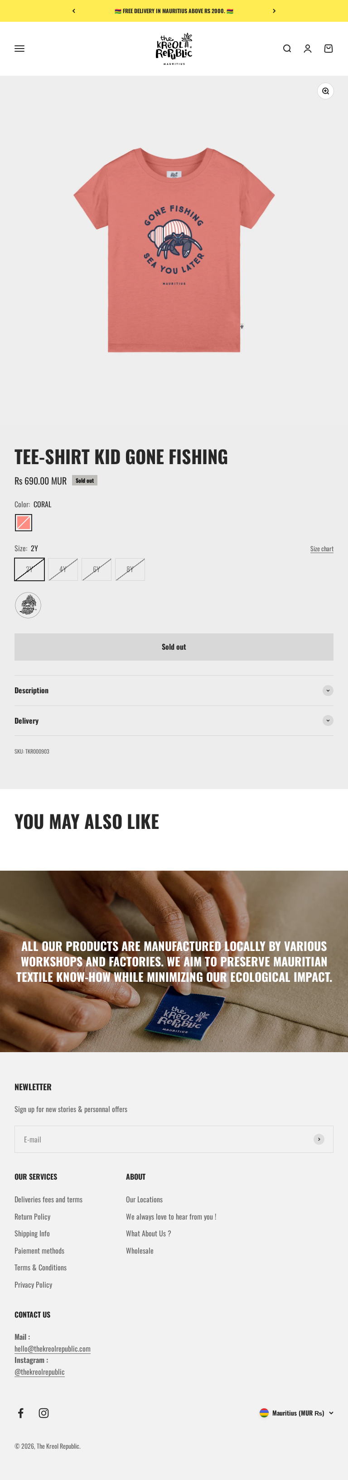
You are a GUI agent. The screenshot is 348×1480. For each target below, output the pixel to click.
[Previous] (73, 10)
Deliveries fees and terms (48, 1199)
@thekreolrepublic (39, 1371)
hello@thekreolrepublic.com (52, 1348)
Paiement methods (39, 1250)
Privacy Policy (33, 1284)
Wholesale (140, 1250)
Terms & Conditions (40, 1267)
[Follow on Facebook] (20, 1413)
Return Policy (32, 1216)
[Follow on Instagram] (44, 1413)
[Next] (274, 10)
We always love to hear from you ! (171, 1216)
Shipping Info (32, 1233)
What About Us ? (148, 1233)
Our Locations (144, 1199)
